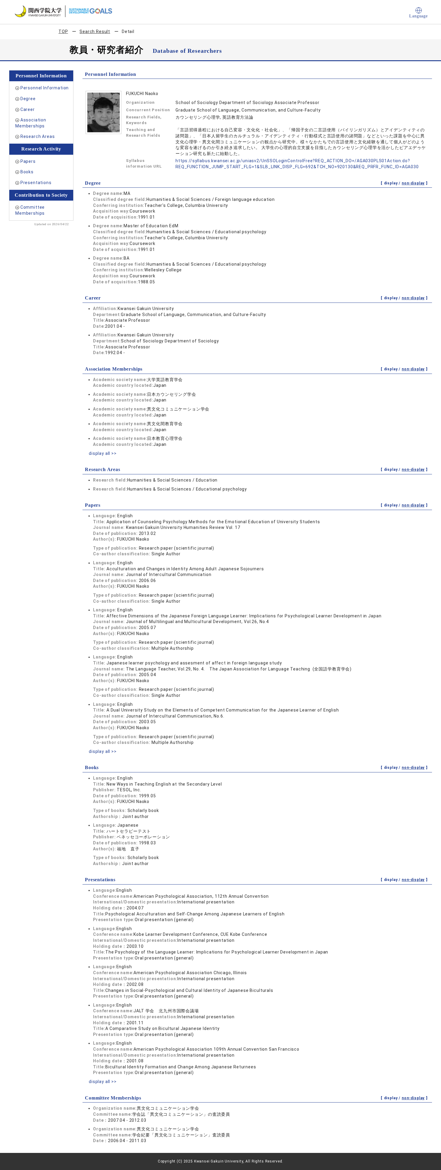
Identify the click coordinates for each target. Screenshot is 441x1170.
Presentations (36, 182)
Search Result (95, 31)
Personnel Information (44, 87)
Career (27, 109)
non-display (413, 183)
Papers (28, 161)
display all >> (103, 453)
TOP (63, 31)
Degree (28, 98)
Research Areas (37, 136)
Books (27, 171)
